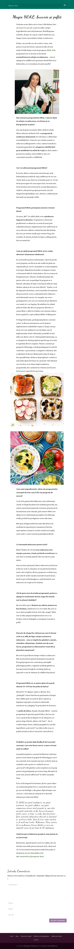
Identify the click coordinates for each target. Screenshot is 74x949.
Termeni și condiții (26, 936)
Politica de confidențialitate (41, 936)
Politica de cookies (56, 936)
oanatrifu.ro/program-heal (32, 856)
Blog (17, 936)
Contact (36, 939)
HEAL (49, 50)
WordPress (52, 946)
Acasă (11, 936)
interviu (22, 28)
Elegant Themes (31, 946)
